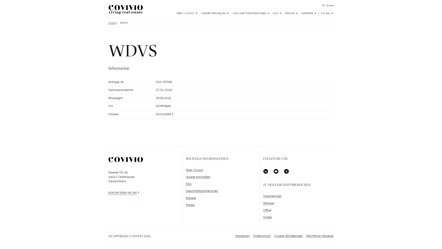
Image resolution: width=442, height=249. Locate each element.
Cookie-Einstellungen (288, 236)
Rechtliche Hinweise (320, 236)
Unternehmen (272, 196)
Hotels (267, 217)
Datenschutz (262, 236)
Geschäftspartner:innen (202, 191)
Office (267, 210)
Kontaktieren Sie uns (122, 192)
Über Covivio (185, 13)
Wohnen (268, 203)
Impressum (242, 236)
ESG (275, 13)
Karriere (307, 13)
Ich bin (325, 13)
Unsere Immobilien (213, 13)
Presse (290, 13)
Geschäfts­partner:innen (249, 13)
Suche (330, 5)
